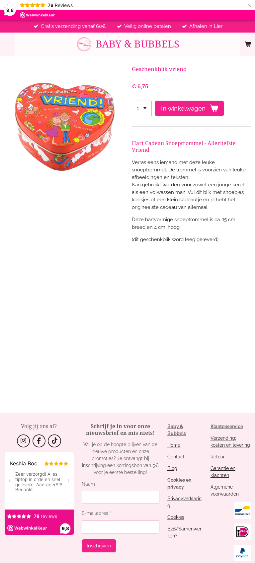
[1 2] (142, 108)
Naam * (90, 484)
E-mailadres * (96, 513)
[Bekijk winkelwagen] (247, 44)
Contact (176, 456)
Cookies (175, 517)
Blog (172, 468)
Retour (218, 456)
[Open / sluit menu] (7, 44)
